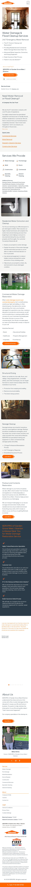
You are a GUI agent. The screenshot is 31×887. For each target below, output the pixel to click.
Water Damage (6, 769)
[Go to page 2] (10, 685)
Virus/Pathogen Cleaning (9, 184)
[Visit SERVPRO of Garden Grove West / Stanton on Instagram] (16, 761)
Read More (8, 721)
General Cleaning (7, 787)
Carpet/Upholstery (13, 185)
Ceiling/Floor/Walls (23, 185)
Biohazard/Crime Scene (18, 182)
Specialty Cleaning (7, 785)
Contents (14, 191)
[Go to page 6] (17, 685)
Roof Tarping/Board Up (13, 189)
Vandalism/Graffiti (7, 191)
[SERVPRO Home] (7, 3)
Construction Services (9, 146)
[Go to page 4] (14, 685)
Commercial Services (9, 136)
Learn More (8, 456)
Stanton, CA (15, 89)
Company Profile (6, 795)
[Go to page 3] (12, 685)
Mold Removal (7, 139)
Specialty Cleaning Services (11, 143)
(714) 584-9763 (9, 75)
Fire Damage (5, 772)
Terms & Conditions (7, 807)
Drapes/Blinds (18, 187)
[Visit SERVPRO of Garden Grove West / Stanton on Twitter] (11, 760)
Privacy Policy (5, 810)
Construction (5, 779)
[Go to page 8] (20, 685)
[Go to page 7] (19, 685)
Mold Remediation (7, 774)
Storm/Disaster (6, 777)
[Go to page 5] (15, 685)
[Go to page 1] (9, 685)
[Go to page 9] (22, 685)
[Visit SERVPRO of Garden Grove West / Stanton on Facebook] (19, 760)
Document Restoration (8, 187)
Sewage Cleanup (7, 182)
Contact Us (5, 800)
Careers (4, 797)
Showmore (5, 129)
